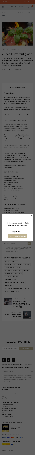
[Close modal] (31, 215)
